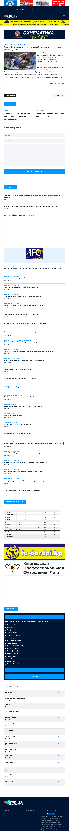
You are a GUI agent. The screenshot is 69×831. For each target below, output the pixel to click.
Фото (59, 268)
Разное (16, 214)
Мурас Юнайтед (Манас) (14, 640)
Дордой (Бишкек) (12, 632)
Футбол (16, 205)
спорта (56, 61)
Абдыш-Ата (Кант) (12, 625)
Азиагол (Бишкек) (12, 651)
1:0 (58, 692)
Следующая (59, 95)
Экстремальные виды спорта (22, 340)
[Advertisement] (34, 234)
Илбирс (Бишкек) (12, 643)
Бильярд (11, 313)
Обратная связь (30, 810)
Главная (38, 800)
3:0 (58, 736)
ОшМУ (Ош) (10, 638)
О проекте (6, 810)
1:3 (58, 743)
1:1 (58, 705)
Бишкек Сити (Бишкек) (13, 653)
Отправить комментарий (34, 171)
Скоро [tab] (17, 686)
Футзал (16, 294)
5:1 (58, 762)
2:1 (58, 768)
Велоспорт (17, 276)
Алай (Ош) (10, 627)
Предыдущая (10, 95)
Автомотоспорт (17, 395)
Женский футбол (19, 441)
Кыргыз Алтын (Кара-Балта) (15, 645)
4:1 (58, 749)
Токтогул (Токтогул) (13, 664)
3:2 (58, 717)
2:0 (58, 730)
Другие (6, 313)
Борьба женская (22, 44)
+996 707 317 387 (52, 810)
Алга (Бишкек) (11, 630)
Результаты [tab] (8, 686)
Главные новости (8, 194)
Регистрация (20, 9)
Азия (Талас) (11, 661)
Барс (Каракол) (11, 656)
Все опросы (34, 617)
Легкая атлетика (18, 194)
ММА (14, 377)
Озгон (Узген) (11, 658)
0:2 (58, 775)
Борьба (6, 110)
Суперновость (8, 377)
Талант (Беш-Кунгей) (13, 648)
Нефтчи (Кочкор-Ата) (13, 635)
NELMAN (55, 830)
